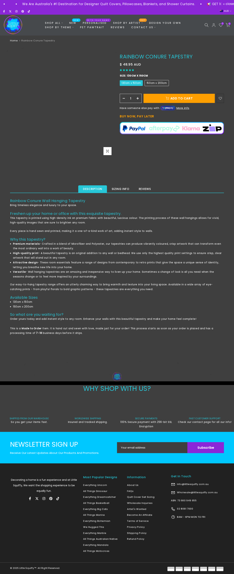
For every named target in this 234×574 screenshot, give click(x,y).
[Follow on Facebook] (4, 11)
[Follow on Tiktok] (29, 11)
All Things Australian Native (100, 539)
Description (92, 189)
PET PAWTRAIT (92, 27)
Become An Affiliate (139, 515)
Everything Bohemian (96, 521)
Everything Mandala (96, 545)
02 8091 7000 (184, 508)
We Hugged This (93, 527)
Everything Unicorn (95, 485)
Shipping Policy (137, 533)
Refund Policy (135, 539)
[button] (127, 70)
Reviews (145, 189)
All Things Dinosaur (95, 491)
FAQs (130, 491)
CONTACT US (142, 27)
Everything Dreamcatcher (99, 497)
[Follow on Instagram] (16, 11)
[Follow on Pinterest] (22, 11)
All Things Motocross (96, 551)
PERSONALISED (96, 23)
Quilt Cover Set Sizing (140, 497)
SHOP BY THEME (58, 27)
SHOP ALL (53, 23)
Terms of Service (138, 521)
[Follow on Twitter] (10, 11)
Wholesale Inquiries (139, 503)
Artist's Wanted (136, 509)
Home (14, 40)
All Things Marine (94, 515)
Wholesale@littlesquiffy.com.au (197, 492)
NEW (74, 23)
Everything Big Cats (95, 509)
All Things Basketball (96, 503)
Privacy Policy (136, 527)
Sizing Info (120, 189)
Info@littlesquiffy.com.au (192, 484)
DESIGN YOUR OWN (165, 23)
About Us (133, 485)
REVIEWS (118, 27)
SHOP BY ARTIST (129, 23)
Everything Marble (94, 533)
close (229, 3)
